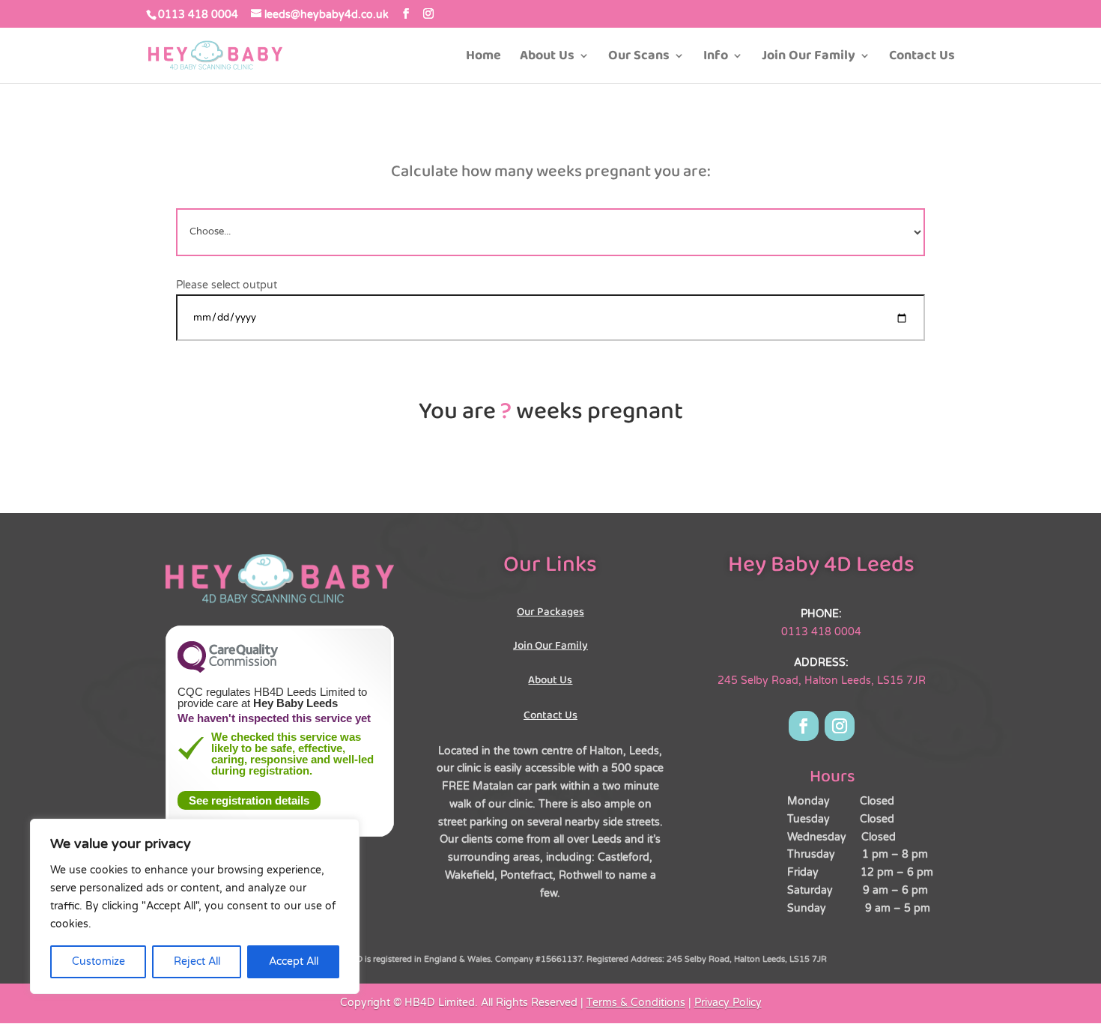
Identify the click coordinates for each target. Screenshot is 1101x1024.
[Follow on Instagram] (840, 726)
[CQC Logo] (228, 669)
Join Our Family (808, 58)
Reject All (197, 961)
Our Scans (639, 58)
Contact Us (922, 58)
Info (715, 58)
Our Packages (550, 612)
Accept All (293, 961)
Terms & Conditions (635, 1002)
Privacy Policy (728, 1002)
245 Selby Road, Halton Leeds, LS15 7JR (822, 680)
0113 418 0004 (198, 14)
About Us (547, 58)
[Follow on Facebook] (804, 726)
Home (483, 58)
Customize (98, 961)
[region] (195, 906)
